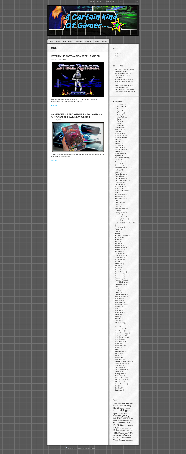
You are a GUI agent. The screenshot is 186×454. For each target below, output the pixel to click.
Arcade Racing (67, 41)
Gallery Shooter (119, 186)
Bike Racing (118, 145)
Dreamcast (115, 411)
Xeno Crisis (118, 390)
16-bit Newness (119, 105)
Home (51, 41)
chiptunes (118, 156)
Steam (117, 355)
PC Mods (117, 262)
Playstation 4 (119, 278)
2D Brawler (118, 109)
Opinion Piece (119, 257)
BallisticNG (118, 143)
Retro (116, 308)
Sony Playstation (120, 351)
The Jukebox (119, 368)
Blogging (122, 407)
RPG (116, 319)
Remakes (118, 306)
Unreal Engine (119, 376)
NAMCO (117, 233)
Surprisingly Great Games (123, 361)
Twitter (92, 1)
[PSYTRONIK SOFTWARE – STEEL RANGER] (78, 79)
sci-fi (116, 325)
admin (64, 59)
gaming (125, 415)
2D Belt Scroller (119, 107)
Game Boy (118, 188)
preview (117, 286)
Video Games (119, 382)
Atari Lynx (118, 139)
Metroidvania (119, 227)
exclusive (117, 172)
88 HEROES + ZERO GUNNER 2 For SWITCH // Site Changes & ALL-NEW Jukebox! (76, 115)
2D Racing (118, 115)
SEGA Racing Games (121, 337)
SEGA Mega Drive (120, 335)
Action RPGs (118, 129)
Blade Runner (119, 147)
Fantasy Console (120, 174)
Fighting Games (119, 176)
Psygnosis (118, 292)
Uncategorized (119, 374)
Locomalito (118, 221)
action (119, 403)
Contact (104, 41)
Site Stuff (117, 347)
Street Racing (119, 359)
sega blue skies (119, 329)
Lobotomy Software (121, 219)
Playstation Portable (121, 280)
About (97, 41)
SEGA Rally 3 (119, 339)
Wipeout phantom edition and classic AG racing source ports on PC (124, 81)
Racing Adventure (120, 296)
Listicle (121, 420)
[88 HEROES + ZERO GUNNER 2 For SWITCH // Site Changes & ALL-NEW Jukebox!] (78, 137)
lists (124, 420)
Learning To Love (120, 213)
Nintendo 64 (118, 245)
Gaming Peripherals (121, 190)
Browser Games (120, 149)
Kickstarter (118, 211)
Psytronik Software (120, 294)
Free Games (118, 182)
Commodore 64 (119, 162)
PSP (116, 288)
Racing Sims (118, 300)
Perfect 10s (118, 264)
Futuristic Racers (120, 184)
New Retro (118, 237)
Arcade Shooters (120, 137)
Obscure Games (120, 253)
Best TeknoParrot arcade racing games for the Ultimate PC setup (125, 90)
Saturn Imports (119, 323)
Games (117, 415)
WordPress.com (111, 1)
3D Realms (118, 125)
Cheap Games (119, 154)
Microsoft (117, 229)
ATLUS (117, 141)
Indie (116, 200)
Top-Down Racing (120, 370)
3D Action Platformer (121, 117)
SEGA (58, 41)
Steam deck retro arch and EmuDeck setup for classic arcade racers (123, 75)
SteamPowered (117, 438)
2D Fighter (118, 111)
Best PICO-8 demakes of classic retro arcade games (124, 70)
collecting (117, 160)
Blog (115, 407)
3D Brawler (118, 119)
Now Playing (118, 251)
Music (116, 231)
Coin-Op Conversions (121, 158)
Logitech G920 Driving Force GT (125, 223)
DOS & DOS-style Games (122, 168)
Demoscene (118, 166)
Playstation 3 (119, 276)
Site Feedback (119, 345)
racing (117, 427)
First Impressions (120, 178)
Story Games (119, 357)
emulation (118, 170)
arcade (117, 131)
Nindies (117, 241)
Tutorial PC (118, 372)
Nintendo (117, 243)
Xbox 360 (130, 440)
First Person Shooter (121, 180)
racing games (119, 298)
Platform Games (120, 272)
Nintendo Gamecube (121, 247)
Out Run (129, 423)
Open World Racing (121, 255)
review (117, 317)
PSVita (117, 290)
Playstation (130, 425)
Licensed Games (120, 217)
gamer (125, 413)
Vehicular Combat (120, 378)
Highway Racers (120, 198)
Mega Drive (129, 420)
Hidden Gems (119, 196)
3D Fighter (118, 121)
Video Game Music (120, 380)
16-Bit (115, 403)
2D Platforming (119, 113)
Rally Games (119, 302)
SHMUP (117, 343)
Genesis (131, 415)
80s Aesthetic (119, 127)
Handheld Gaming (120, 194)
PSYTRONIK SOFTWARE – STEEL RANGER (75, 56)
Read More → (55, 105)
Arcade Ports (119, 133)
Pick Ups (117, 268)
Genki (116, 192)
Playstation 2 (119, 274)
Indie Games (119, 202)
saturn (131, 430)
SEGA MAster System (121, 333)
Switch (124, 438)
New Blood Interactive (121, 235)
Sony (116, 349)
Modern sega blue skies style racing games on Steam (124, 86)
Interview (117, 205)
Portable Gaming (120, 284)
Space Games (119, 353)
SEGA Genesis (119, 331)
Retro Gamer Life (120, 313)
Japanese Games (120, 209)
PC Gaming (118, 260)
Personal (117, 266)
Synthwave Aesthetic (121, 363)
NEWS (117, 239)
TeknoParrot (118, 365)
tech (129, 437)
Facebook (100, 1)
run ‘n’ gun (118, 321)
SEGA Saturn (119, 341)
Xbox (116, 386)
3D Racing (118, 123)
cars (128, 407)
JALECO (117, 207)
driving (123, 410)
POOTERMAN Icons (121, 282)
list (118, 420)
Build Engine (118, 152)
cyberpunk (118, 164)
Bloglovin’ (88, 41)
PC (114, 424)
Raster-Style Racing (121, 304)
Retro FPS (78, 41)
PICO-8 (117, 270)
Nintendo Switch (120, 249)
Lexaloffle (118, 215)
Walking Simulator (120, 384)
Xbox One (118, 388)
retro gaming (119, 315)
